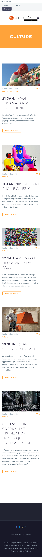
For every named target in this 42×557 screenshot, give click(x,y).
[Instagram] (22, 527)
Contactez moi (16, 535)
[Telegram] (25, 527)
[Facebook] (17, 527)
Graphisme (14, 91)
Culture (5, 91)
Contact (17, 5)
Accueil (6, 5)
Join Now (7, 9)
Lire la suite (11, 131)
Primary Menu (38, 18)
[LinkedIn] (19, 527)
